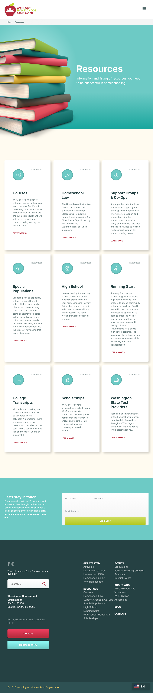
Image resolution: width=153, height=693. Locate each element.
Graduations (121, 566)
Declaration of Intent (94, 570)
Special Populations (94, 603)
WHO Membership (124, 588)
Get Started (19, 233)
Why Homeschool (93, 581)
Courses (88, 592)
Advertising (120, 599)
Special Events (122, 577)
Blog (117, 606)
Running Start (91, 610)
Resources (90, 588)
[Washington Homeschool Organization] (20, 9)
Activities (88, 566)
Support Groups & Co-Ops (98, 599)
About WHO (122, 585)
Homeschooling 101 (94, 577)
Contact (28, 633)
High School (90, 607)
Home (10, 22)
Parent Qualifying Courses (129, 570)
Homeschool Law (93, 595)
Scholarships (90, 618)
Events (119, 563)
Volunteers (120, 592)
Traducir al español (18, 571)
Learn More (68, 238)
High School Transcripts (96, 614)
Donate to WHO (28, 644)
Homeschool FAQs (93, 574)
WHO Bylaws (121, 595)
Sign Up (104, 521)
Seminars (119, 574)
